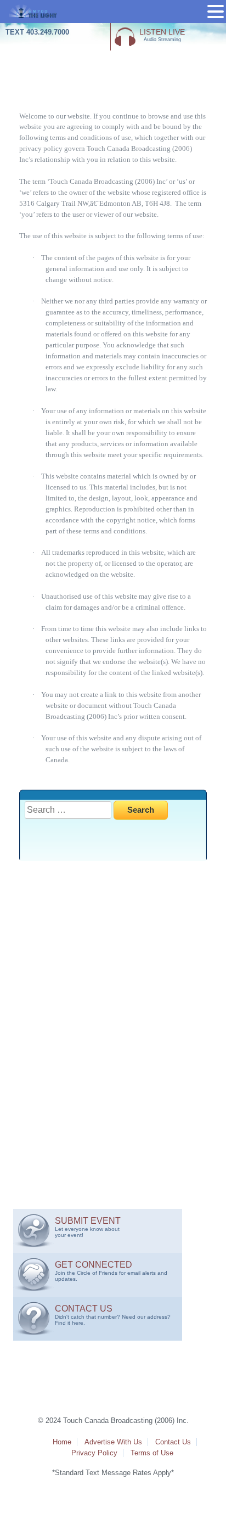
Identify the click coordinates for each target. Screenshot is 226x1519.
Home (62, 1442)
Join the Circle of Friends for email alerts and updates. (111, 1271)
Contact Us (173, 1442)
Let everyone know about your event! (88, 1227)
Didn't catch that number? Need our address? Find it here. (113, 1315)
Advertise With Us (113, 1442)
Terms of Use (152, 1453)
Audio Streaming (162, 34)
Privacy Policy (94, 1453)
